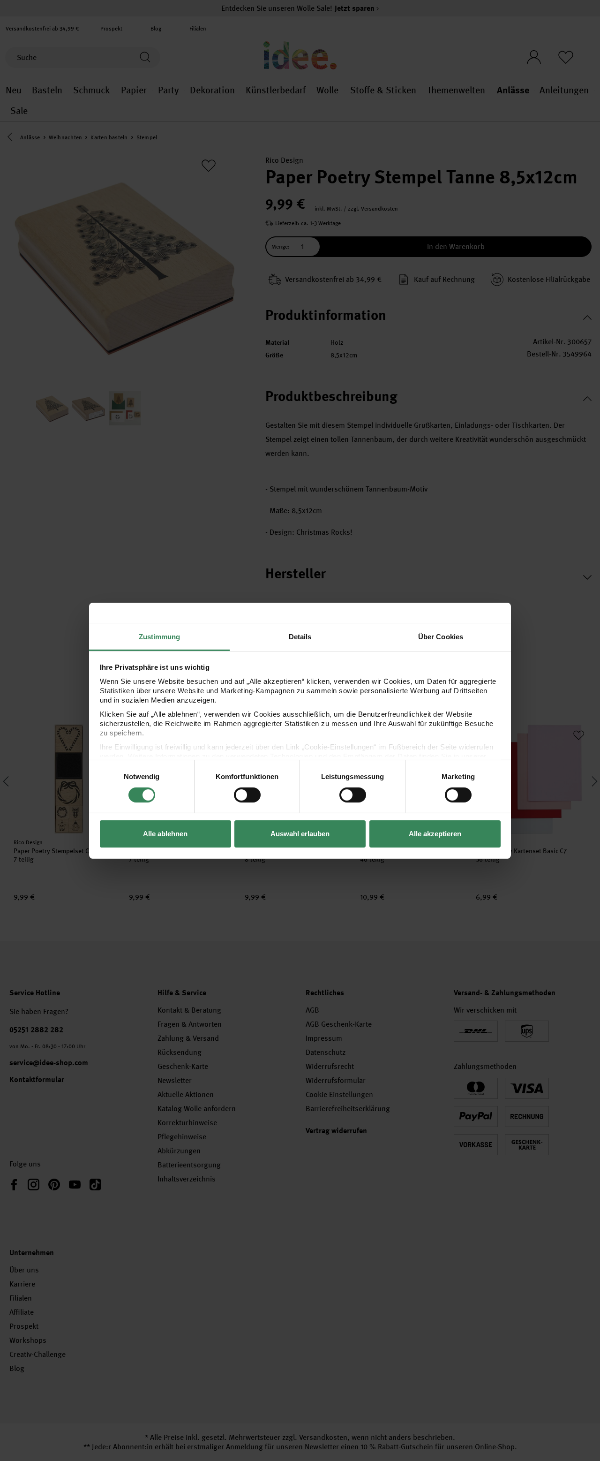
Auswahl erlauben (300, 834)
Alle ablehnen (165, 834)
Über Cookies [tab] (440, 636)
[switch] (247, 794)
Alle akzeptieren (435, 834)
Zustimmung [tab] (159, 636)
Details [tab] (300, 636)
